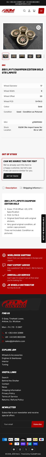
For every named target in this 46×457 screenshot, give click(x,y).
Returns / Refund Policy (13, 399)
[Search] (24, 11)
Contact (5, 384)
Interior (5, 361)
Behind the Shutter (10, 380)
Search (5, 377)
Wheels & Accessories (12, 355)
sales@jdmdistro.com (15, 341)
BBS (3, 65)
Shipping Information (33, 188)
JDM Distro (16, 454)
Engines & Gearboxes (11, 358)
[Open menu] (41, 11)
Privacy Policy (8, 393)
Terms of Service (10, 396)
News (4, 387)
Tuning (5, 364)
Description (11, 188)
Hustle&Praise (35, 454)
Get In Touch (12, 176)
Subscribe (37, 424)
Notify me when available (43, 228)
